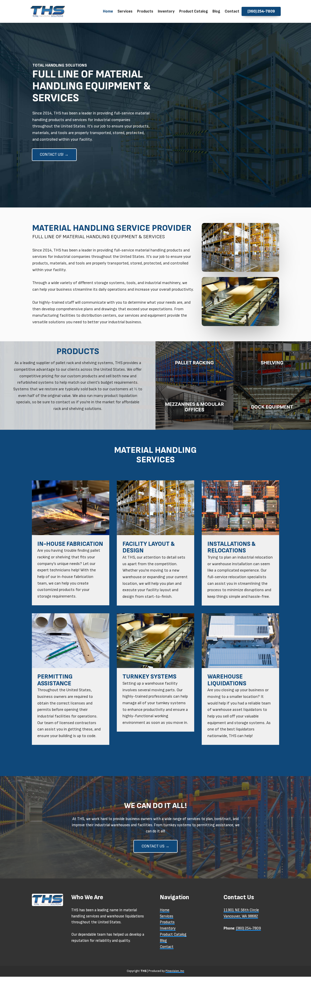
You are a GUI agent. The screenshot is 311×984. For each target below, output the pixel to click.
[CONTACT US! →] (54, 160)
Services (166, 916)
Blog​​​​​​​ (163, 940)
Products (167, 922)
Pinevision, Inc (175, 971)
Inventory (168, 928)
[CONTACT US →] (155, 851)
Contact (166, 947)
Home (164, 910)
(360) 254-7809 (248, 928)
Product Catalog (173, 934)
